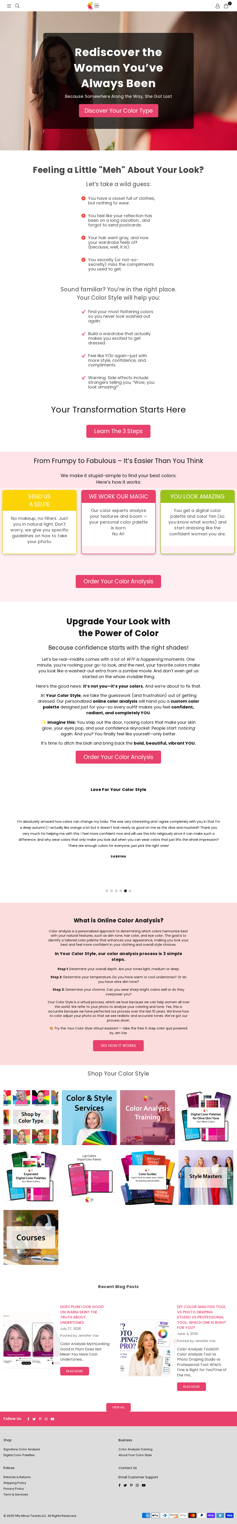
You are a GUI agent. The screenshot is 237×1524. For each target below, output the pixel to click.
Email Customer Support (138, 1477)
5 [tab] (125, 890)
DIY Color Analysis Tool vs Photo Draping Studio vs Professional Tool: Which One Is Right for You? (201, 1317)
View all (118, 1407)
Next (224, 847)
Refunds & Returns (17, 1477)
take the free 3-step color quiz (147, 1028)
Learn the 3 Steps (118, 431)
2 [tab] (112, 890)
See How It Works (118, 1045)
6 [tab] (130, 890)
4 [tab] (121, 890)
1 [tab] (107, 890)
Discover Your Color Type (118, 110)
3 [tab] (116, 890)
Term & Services (15, 1494)
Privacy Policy (13, 1488)
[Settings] (217, 5)
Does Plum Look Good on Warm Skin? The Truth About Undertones (82, 1314)
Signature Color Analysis (21, 1449)
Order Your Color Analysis (118, 581)
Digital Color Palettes (19, 1455)
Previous (13, 847)
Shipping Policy (14, 1483)
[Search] (17, 5)
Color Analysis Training (135, 1449)
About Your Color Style (135, 1455)
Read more (74, 1371)
